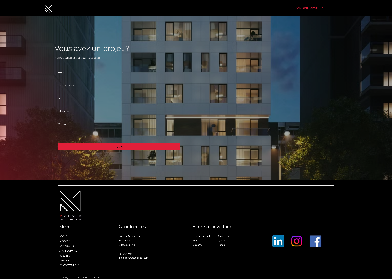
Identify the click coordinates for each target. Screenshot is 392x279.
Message (62, 124)
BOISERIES (64, 256)
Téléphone (63, 111)
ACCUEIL (63, 236)
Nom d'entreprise (66, 85)
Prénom (62, 72)
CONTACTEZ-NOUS (69, 265)
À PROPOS (64, 241)
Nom (123, 72)
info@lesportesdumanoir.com (133, 258)
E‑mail (61, 98)
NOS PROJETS (66, 246)
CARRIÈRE (64, 260)
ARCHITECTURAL (68, 251)
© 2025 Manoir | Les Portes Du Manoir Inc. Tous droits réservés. (86, 278)
